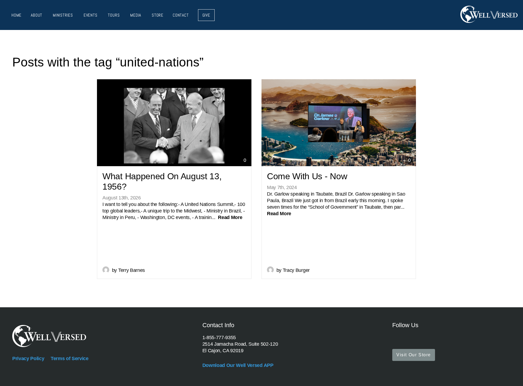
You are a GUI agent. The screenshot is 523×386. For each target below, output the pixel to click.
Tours (114, 15)
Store (157, 15)
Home (16, 15)
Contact (181, 15)
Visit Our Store (413, 354)
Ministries (63, 15)
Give (206, 15)
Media (136, 15)
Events (91, 15)
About (37, 15)
